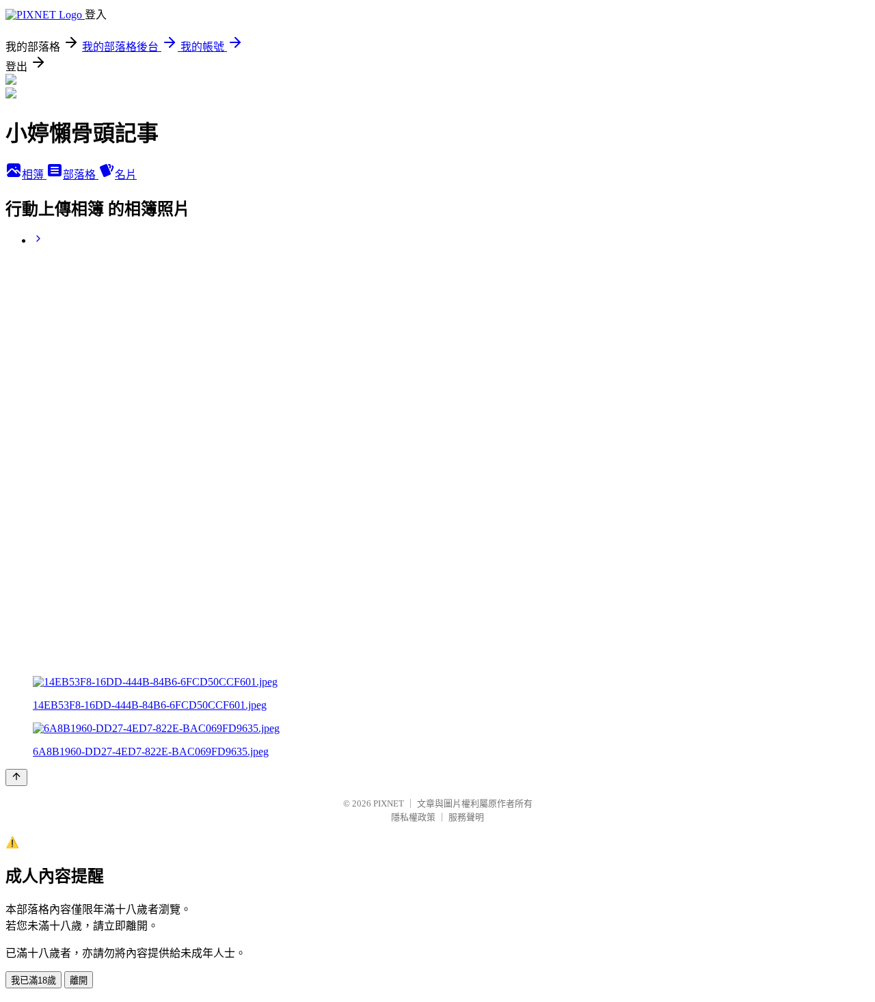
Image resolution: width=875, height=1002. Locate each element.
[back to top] (16, 777)
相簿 (34, 174)
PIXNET (388, 803)
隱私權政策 (413, 817)
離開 (79, 980)
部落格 (80, 174)
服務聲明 (466, 817)
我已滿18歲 (33, 980)
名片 (126, 174)
